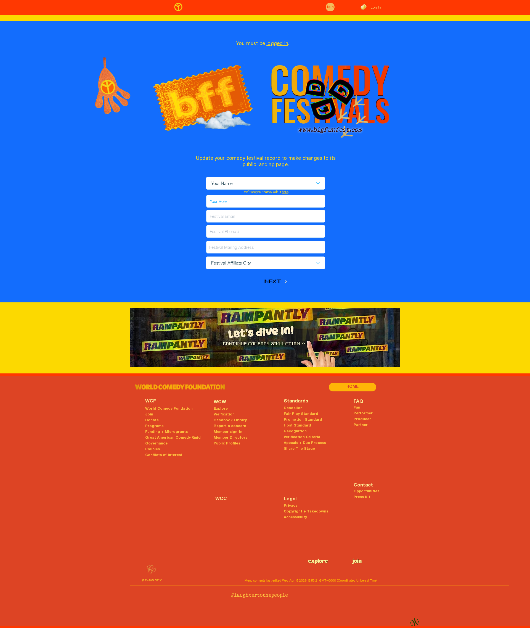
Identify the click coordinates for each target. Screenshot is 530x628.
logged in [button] (277, 43)
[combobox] (265, 247)
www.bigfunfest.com (330, 129)
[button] (180, 387)
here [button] (285, 192)
